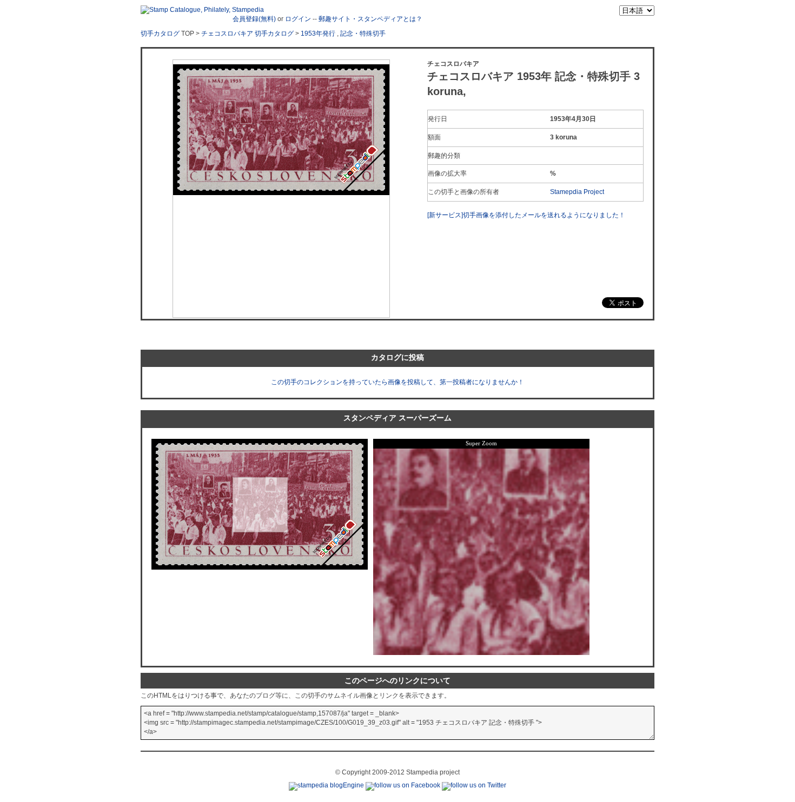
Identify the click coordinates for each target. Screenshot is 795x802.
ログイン (298, 19)
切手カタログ (160, 33)
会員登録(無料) (254, 19)
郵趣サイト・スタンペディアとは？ (370, 19)
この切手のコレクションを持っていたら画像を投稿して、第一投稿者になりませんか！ (397, 382)
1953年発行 (318, 33)
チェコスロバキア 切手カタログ (247, 33)
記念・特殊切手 (363, 33)
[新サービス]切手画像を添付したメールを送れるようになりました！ (526, 215)
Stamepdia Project (577, 192)
